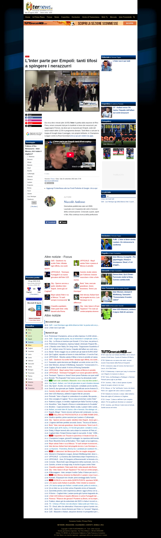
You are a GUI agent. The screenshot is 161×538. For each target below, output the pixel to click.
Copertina (106, 104)
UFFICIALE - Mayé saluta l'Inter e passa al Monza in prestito (89, 263)
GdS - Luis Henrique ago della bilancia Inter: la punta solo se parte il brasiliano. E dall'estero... (131, 202)
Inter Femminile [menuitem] (125, 17)
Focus (53, 179)
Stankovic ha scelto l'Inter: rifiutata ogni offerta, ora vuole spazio (76, 360)
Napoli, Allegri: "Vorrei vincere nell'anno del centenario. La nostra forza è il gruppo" (81, 412)
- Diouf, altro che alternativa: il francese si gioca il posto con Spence (76, 506)
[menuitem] (134, 17)
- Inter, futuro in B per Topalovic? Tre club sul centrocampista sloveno (89, 308)
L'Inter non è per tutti (57, 328)
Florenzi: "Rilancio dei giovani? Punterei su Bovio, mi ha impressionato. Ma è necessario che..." (86, 499)
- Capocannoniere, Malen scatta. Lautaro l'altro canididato (74, 407)
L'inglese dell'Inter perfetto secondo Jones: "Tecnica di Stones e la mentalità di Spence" (83, 423)
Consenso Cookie (75, 521)
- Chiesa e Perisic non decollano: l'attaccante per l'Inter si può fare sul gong (79, 504)
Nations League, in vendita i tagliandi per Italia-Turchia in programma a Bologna (80, 402)
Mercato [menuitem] (113, 17)
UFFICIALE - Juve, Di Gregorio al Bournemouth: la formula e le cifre (75, 459)
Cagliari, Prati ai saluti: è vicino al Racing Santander (69, 367)
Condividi (51, 222)
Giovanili (105, 271)
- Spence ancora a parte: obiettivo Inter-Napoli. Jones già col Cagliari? (78, 420)
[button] (34, 202)
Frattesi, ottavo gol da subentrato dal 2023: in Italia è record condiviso (76, 501)
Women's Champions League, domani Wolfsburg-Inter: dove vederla (75, 454)
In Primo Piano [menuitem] (39, 17)
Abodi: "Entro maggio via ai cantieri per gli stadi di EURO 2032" (73, 352)
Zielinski (30, 176)
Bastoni (29, 165)
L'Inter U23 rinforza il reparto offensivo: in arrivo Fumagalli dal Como (75, 496)
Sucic (29, 191)
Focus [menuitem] (49, 17)
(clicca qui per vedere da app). (82, 136)
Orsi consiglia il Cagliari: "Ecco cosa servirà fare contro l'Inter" (73, 399)
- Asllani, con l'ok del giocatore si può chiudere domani (74, 383)
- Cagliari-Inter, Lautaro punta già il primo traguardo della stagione (78, 493)
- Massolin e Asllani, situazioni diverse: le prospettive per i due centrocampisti (81, 512)
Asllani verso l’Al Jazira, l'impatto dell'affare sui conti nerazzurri (75, 349)
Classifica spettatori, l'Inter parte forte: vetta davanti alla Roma (59, 308)
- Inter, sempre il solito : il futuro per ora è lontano (76, 472)
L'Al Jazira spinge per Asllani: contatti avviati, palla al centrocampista (75, 485)
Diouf (29, 168)
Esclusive (106, 236)
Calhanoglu (30, 173)
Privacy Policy (87, 521)
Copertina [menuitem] (65, 17)
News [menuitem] (56, 17)
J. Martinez (30, 156)
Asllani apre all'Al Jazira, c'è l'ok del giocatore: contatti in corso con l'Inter (77, 428)
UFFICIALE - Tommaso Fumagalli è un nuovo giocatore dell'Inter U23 (60, 274)
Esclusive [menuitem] (76, 17)
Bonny (29, 188)
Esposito (30, 185)
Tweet (63, 222)
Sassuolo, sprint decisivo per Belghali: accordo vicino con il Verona (75, 362)
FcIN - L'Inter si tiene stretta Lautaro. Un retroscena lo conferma (124, 242)
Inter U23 (105, 306)
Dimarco (30, 179)
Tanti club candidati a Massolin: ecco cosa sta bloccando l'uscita (76, 381)
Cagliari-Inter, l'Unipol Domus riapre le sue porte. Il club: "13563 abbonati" (77, 433)
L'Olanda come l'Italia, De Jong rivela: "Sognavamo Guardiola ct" (74, 346)
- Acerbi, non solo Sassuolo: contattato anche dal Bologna (75, 386)
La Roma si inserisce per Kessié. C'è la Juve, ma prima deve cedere (77, 341)
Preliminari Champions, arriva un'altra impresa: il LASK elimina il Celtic (76, 336)
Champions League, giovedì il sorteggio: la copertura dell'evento (74, 438)
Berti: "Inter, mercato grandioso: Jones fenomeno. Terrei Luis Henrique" (76, 425)
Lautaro (29, 182)
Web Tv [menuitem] (105, 17)
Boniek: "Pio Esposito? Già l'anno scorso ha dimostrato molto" (73, 378)
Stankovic (30, 199)
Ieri (108, 196)
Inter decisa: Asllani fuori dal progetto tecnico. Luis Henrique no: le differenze (78, 446)
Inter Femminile (108, 288)
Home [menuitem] (27, 17)
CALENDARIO (80, 525)
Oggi (103, 196)
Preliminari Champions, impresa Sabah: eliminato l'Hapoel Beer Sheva (76, 344)
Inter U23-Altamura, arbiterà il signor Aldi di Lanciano (69, 394)
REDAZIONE (70, 525)
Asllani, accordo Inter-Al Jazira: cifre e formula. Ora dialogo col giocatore (77, 409)
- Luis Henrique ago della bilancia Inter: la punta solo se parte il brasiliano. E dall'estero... (85, 325)
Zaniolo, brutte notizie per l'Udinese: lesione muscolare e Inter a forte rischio (78, 391)
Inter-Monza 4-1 (109, 144)
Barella (29, 171)
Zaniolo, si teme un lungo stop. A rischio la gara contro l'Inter (72, 464)
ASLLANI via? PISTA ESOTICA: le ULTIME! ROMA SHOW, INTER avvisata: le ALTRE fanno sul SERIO (92, 415)
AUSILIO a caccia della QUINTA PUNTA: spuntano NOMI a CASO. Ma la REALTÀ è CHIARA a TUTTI (91, 480)
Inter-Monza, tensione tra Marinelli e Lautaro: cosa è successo (75, 475)
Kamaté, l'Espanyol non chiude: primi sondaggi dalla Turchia (72, 478)
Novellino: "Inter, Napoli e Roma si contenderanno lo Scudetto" (73, 404)
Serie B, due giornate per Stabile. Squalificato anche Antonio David (75, 388)
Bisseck (30, 159)
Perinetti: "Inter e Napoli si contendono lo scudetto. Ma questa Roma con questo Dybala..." (84, 396)
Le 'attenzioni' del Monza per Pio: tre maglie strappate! (72, 451)
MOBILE (97, 525)
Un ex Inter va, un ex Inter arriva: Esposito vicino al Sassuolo (72, 488)
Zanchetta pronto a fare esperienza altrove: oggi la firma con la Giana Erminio (79, 491)
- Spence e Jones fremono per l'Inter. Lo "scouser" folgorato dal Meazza (78, 509)
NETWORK (61, 525)
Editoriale (106, 57)
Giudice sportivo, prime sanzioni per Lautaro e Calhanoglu (71, 417)
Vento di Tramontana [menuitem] (90, 17)
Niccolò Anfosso (51, 181)
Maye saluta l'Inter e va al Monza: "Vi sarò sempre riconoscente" (60, 297)
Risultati (34, 206)
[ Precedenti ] (34, 294)
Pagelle (105, 253)
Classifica (30, 326)
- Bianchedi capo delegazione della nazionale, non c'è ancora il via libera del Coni (84, 462)
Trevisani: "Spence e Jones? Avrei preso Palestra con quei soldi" (74, 375)
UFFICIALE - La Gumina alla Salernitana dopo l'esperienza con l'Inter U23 (78, 457)
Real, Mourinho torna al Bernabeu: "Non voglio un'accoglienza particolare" (78, 441)
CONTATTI (89, 525)
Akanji (29, 162)
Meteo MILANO (34, 299)
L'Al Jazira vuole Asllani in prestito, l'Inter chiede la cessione (72, 483)
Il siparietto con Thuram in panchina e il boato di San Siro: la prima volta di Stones (83, 436)
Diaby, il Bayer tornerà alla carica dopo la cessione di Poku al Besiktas (76, 430)
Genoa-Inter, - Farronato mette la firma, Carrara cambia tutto (123, 277)
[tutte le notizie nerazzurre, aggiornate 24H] (39, 7)
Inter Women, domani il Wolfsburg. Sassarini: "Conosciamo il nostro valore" (78, 365)
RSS (102, 525)
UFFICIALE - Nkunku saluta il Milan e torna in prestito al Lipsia (73, 357)
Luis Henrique (31, 196)
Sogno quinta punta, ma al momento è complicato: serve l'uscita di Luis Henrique (82, 339)
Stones (29, 193)
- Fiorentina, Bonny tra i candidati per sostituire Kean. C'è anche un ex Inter (82, 449)
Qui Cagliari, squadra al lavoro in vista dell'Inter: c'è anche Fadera (74, 354)
